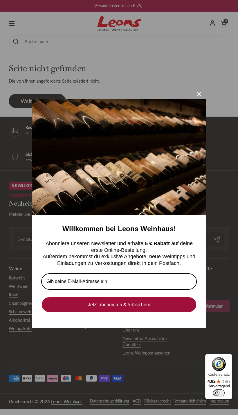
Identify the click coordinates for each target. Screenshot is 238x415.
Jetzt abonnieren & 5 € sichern (119, 304)
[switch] (219, 392)
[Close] (199, 94)
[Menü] (228, 357)
